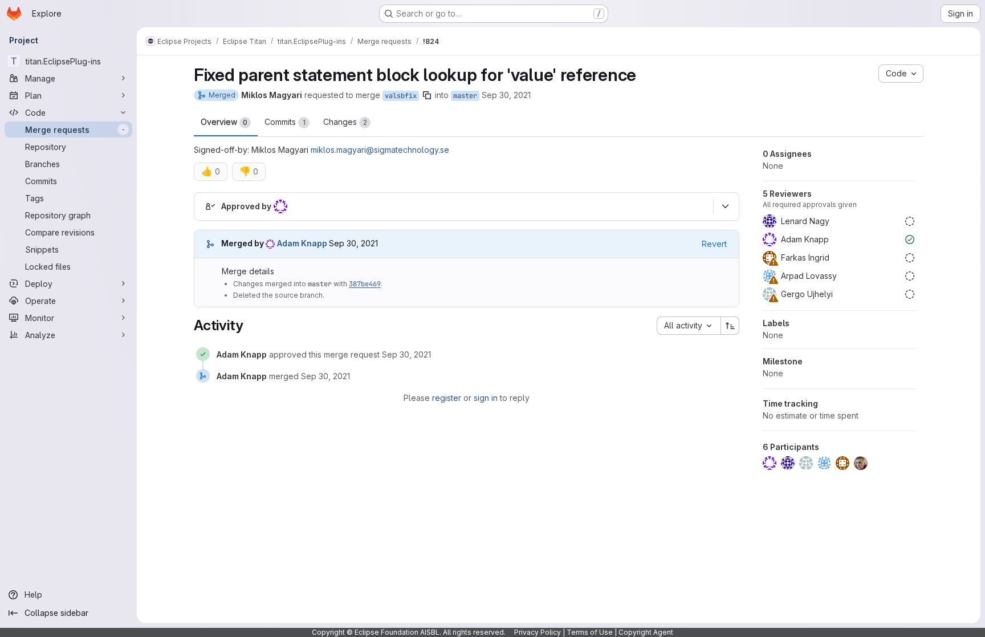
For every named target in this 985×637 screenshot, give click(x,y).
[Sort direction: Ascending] (730, 326)
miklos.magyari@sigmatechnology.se (380, 150)
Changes (345, 122)
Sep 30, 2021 (506, 95)
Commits (285, 122)
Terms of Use (590, 632)
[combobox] (689, 326)
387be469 (365, 284)
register (446, 398)
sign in (486, 398)
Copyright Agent (645, 632)
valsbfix (401, 95)
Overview (224, 122)
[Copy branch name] (427, 95)
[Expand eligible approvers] (725, 206)
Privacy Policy (537, 632)
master (465, 95)
